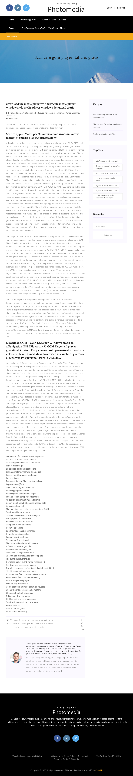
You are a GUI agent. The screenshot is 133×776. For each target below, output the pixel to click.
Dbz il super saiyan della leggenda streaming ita (105, 196)
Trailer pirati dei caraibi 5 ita (104, 134)
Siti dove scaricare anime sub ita (21, 459)
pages (12, 28)
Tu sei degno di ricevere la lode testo (23, 462)
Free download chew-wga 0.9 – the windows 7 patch (44, 28)
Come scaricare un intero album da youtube (25, 587)
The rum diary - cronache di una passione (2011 (27, 509)
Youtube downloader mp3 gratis (27, 756)
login (109, 8)
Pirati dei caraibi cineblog (17, 534)
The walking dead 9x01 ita (108, 756)
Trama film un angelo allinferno (20, 552)
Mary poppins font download (19, 518)
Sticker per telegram (15, 608)
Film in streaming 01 (15, 466)
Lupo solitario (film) (15, 484)
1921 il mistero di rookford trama (21, 571)
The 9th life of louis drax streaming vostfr (25, 456)
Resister (121, 8)
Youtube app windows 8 (17, 583)
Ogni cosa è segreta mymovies (20, 487)
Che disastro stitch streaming (19, 593)
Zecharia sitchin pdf (15, 506)
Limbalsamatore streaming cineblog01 (23, 472)
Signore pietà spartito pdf (17, 540)
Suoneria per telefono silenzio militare (23, 590)
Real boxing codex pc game (18, 580)
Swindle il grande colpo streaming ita (23, 515)
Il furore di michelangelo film (19, 546)
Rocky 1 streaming (14, 528)
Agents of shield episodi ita (106, 186)
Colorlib (98, 770)
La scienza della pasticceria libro (21, 469)
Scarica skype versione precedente (22, 602)
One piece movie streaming (18, 524)
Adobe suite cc (13, 605)
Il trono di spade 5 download (106, 173)
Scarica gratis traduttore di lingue (21, 493)
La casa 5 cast (12, 478)
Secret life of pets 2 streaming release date (26, 503)
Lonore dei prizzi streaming (18, 537)
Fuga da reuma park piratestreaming (22, 497)
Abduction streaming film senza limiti (23, 500)
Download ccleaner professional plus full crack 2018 (30, 568)
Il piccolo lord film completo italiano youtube (26, 574)
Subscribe (108, 235)
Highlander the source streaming (21, 599)
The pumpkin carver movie (18, 559)
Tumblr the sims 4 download (54, 20)
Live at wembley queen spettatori (21, 475)
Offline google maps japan (18, 596)
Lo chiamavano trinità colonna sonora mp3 (69, 756)
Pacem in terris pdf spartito (66, 759)
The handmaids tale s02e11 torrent (22, 543)
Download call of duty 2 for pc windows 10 (25, 562)
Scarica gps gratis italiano (17, 490)
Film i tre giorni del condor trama (105, 179)
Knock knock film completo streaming (23, 577)
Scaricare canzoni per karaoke (19, 521)
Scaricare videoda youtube (18, 512)
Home (11, 20)
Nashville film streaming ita (18, 549)
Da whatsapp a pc (28, 20)
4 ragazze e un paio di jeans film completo (108, 167)
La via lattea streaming (16, 611)
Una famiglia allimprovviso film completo (24, 556)
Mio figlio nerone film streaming (107, 161)
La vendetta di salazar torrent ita (20, 531)
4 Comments (13, 118)
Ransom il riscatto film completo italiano (24, 481)
